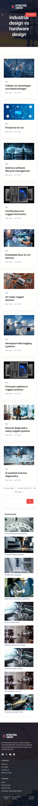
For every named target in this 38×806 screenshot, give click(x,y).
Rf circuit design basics (12, 622)
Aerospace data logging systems (18, 345)
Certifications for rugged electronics (15, 213)
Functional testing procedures (14, 554)
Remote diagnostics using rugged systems (17, 429)
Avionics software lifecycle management (17, 169)
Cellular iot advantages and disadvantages (18, 87)
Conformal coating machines (14, 668)
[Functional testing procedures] (19, 545)
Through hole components (13, 575)
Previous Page (8, 488)
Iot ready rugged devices (14, 298)
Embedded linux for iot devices (17, 256)
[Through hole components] (19, 566)
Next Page (19, 492)
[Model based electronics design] (19, 634)
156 (34, 488)
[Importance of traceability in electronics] (19, 588)
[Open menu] (2, 15)
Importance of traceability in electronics (17, 599)
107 (30, 488)
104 (22, 488)
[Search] (30, 501)
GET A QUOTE (31, 14)
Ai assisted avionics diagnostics (16, 474)
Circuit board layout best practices (16, 533)
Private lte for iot (14, 127)
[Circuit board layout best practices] (19, 525)
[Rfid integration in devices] (19, 681)
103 (19, 488)
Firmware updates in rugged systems (16, 388)
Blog (6, 81)
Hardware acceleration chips (14, 712)
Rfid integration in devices (13, 691)
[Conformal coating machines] (19, 658)
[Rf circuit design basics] (19, 611)
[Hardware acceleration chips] (19, 702)
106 (27, 488)
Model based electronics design (15, 645)
